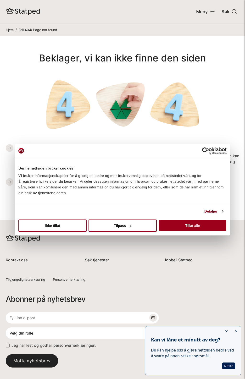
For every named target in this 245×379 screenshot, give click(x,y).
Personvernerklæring (69, 279)
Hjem (10, 30)
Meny (202, 11)
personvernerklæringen (74, 345)
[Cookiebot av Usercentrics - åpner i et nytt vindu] (206, 150)
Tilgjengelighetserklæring (25, 279)
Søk (225, 11)
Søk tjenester (97, 260)
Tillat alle (192, 226)
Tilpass (120, 226)
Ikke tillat (52, 226)
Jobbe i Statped (178, 260)
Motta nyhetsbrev (31, 360)
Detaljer (210, 211)
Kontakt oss (17, 260)
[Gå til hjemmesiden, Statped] (23, 11)
